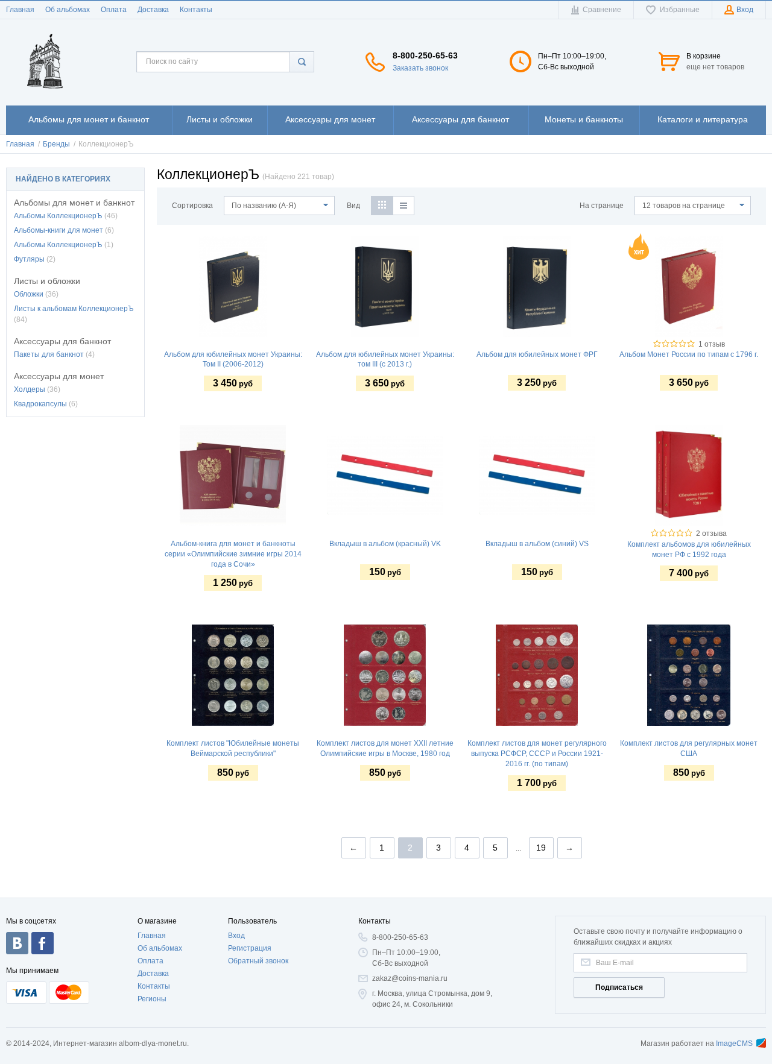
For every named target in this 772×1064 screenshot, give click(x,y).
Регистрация (249, 948)
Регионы (152, 999)
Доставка (153, 9)
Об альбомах (67, 9)
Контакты (196, 9)
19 (541, 847)
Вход (236, 935)
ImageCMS (734, 1043)
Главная (20, 9)
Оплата (114, 9)
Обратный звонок (258, 961)
